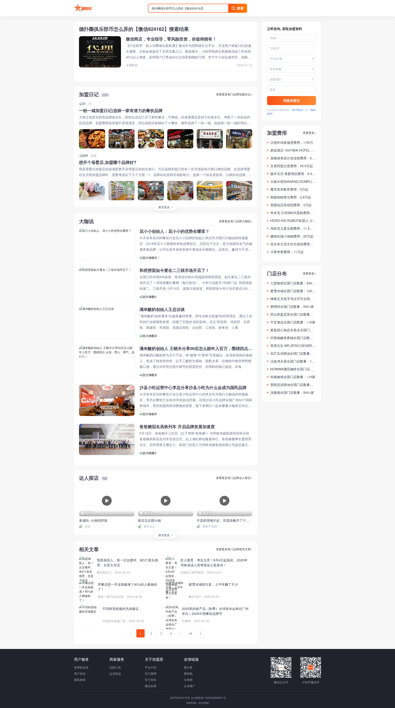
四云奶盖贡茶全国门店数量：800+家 (292, 314)
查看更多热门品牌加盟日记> (234, 94)
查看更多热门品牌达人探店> (234, 478)
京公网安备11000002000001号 (208, 697)
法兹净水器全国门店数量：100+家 (292, 361)
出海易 (188, 679)
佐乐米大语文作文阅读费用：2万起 (292, 244)
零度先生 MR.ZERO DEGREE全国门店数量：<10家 (292, 345)
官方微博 (150, 673)
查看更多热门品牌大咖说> (235, 221)
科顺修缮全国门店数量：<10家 (292, 376)
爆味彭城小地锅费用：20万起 (292, 236)
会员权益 (115, 673)
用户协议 (80, 673)
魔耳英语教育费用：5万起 (289, 189)
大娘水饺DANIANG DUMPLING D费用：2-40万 (292, 181)
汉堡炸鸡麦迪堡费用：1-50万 (291, 142)
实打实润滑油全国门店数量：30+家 (292, 353)
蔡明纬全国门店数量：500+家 (292, 306)
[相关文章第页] (130, 633)
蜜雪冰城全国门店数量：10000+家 (293, 291)
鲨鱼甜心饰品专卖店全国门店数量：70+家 (291, 330)
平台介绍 (150, 667)
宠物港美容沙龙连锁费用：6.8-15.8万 (292, 158)
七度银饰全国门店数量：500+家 (291, 283)
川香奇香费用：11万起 (287, 251)
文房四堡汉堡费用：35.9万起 (291, 165)
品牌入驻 (115, 667)
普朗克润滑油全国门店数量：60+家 (292, 384)
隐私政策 (80, 679)
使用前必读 (81, 667)
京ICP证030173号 (180, 697)
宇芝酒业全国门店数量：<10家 (292, 322)
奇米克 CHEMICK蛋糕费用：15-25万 (292, 212)
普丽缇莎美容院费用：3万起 (291, 205)
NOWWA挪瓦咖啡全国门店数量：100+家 (291, 369)
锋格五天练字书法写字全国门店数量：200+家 (291, 298)
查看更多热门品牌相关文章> (234, 549)
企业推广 (189, 685)
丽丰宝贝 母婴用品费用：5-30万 (292, 173)
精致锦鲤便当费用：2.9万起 (290, 197)
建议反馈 (150, 685)
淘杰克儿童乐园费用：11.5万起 (291, 228)
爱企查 (188, 667)
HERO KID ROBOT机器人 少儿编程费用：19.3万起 (293, 220)
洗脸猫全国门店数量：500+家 (292, 392)
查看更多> (309, 133)
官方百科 (150, 679)
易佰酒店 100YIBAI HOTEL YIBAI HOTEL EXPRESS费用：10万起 (293, 150)
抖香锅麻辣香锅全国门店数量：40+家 (290, 337)
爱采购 (188, 673)
